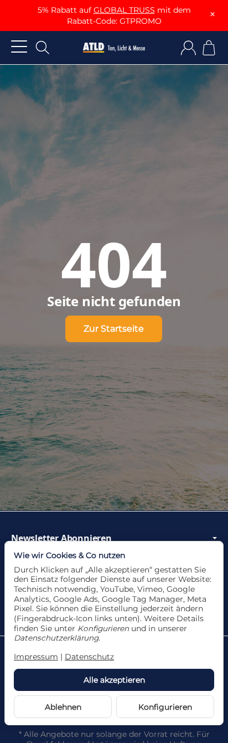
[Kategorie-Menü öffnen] (19, 46)
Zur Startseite (114, 328)
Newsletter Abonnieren (61, 538)
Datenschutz (89, 656)
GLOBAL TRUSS (124, 10)
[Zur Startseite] (114, 48)
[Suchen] (42, 47)
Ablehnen (63, 707)
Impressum (36, 656)
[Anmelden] (188, 48)
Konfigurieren (165, 707)
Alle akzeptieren (114, 679)
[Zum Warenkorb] (209, 48)
